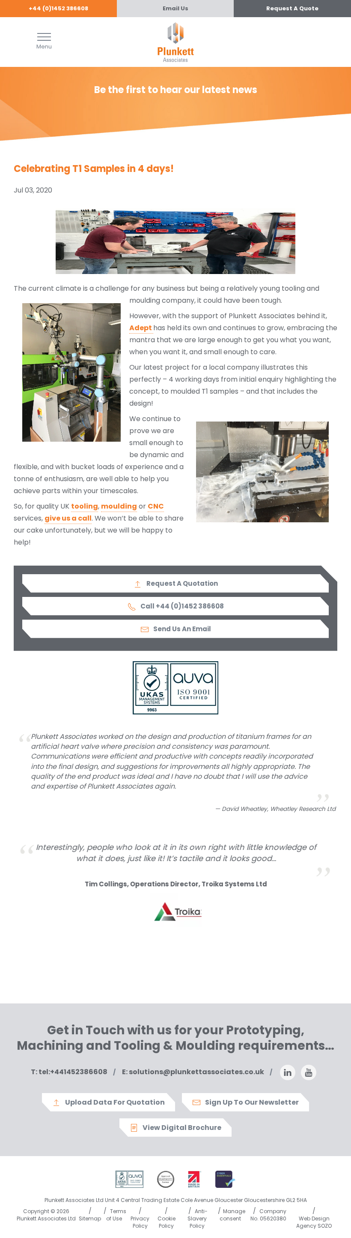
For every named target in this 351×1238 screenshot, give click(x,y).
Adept (141, 328)
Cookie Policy (167, 1222)
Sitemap (90, 1218)
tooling (84, 506)
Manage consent (232, 1215)
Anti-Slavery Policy (197, 1218)
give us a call (68, 518)
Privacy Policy (140, 1222)
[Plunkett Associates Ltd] (176, 41)
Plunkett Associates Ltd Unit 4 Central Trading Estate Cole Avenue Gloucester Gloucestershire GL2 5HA (176, 1200)
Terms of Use (116, 1215)
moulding (119, 506)
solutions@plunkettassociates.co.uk (193, 1072)
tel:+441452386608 (69, 1072)
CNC (156, 506)
